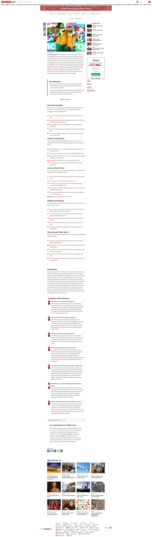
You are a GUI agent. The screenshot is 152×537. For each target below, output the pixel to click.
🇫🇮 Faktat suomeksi (70, 529)
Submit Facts (96, 524)
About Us (58, 523)
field (54, 279)
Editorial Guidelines (96, 13)
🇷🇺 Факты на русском (71, 534)
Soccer (57, 183)
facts (65, 73)
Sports (71, 18)
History (52, 4)
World (123, 4)
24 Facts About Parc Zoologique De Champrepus (96, 514)
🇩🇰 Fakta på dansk (84, 527)
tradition (62, 203)
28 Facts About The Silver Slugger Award (98, 49)
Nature (82, 4)
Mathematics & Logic (72, 4)
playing (78, 149)
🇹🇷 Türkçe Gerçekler (60, 535)
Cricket (60, 66)
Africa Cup (63, 181)
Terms (80, 524)
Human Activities (58, 4)
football (54, 170)
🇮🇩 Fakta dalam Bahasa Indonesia (71, 530)
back (51, 164)
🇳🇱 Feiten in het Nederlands (77, 532)
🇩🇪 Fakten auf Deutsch (68, 526)
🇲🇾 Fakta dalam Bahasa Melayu (62, 532)
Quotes (148, 4)
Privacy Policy (87, 524)
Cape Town (69, 222)
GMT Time (89, 84)
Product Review (83, 523)
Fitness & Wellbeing (41, 4)
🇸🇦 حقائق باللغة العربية (81, 529)
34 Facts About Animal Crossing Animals (83, 513)
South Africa (53, 160)
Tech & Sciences (118, 4)
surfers (74, 254)
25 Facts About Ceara (97, 30)
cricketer (67, 156)
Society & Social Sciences (108, 4)
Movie (78, 4)
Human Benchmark (91, 90)
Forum (141, 4)
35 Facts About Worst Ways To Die (82, 496)
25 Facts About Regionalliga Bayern (97, 40)
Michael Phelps (58, 242)
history (62, 107)
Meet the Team (74, 523)
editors (63, 436)
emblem (59, 124)
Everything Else (136, 4)
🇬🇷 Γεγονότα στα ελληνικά (94, 529)
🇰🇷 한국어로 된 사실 (94, 530)
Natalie (51, 245)
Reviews (96, 4)
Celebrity (7, 4)
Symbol (88, 81)
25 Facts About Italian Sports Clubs (97, 35)
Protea (82, 153)
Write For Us (58, 524)
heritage (62, 281)
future (48, 287)
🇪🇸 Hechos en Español (91, 526)
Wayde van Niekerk (54, 218)
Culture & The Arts (20, 4)
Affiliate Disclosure (67, 524)
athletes (49, 275)
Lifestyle (64, 4)
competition (79, 133)
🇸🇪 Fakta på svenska (94, 527)
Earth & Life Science (29, 4)
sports (66, 71)
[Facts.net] (8, 1)
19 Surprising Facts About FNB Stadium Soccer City (52, 478)
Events (35, 4)
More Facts (58, 526)
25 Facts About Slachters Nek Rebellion (68, 477)
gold (80, 209)
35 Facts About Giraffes (68, 495)
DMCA (75, 524)
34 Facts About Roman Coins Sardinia (97, 496)
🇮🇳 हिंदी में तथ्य (58, 530)
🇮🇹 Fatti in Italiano (59, 527)
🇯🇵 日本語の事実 (83, 530)
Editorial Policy (65, 523)
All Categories (128, 4)
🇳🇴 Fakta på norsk (59, 529)
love (56, 62)
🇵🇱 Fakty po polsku (90, 532)
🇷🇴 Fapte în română (60, 534)
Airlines (3, 4)
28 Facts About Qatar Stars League (97, 44)
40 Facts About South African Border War (97, 477)
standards (69, 434)
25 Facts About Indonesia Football (52, 513)
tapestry (65, 271)
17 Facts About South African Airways (82, 477)
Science (100, 4)
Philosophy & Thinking (88, 4)
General (48, 4)
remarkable (50, 111)
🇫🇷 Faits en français (79, 526)
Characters (13, 4)
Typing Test (89, 87)
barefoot (78, 227)
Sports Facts (78, 18)
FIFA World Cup (64, 176)
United (82, 188)
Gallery (145, 4)
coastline (56, 234)
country (53, 258)
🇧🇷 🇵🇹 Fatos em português (71, 527)
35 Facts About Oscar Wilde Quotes (68, 513)
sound (59, 194)
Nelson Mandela (53, 120)
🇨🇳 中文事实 (69, 535)
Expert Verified (86, 13)
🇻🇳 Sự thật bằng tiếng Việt (84, 534)
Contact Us (91, 523)
